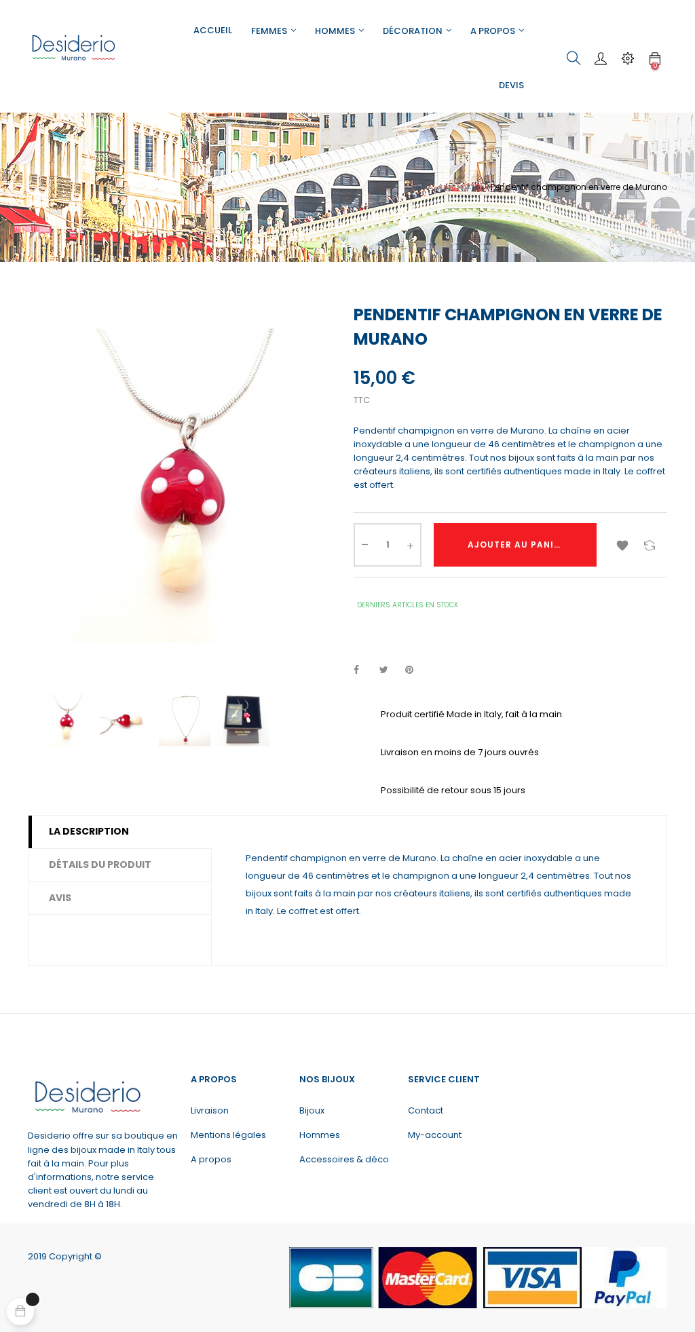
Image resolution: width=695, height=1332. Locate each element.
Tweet (389, 670)
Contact (425, 1110)
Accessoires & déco (344, 1159)
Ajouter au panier (516, 544)
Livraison (210, 1110)
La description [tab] (89, 831)
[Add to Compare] (649, 545)
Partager (364, 670)
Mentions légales (228, 1134)
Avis (60, 898)
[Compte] (600, 58)
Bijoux (311, 1110)
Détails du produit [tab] (100, 864)
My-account (435, 1134)
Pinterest (415, 670)
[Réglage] (627, 58)
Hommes (319, 1134)
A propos (211, 1159)
